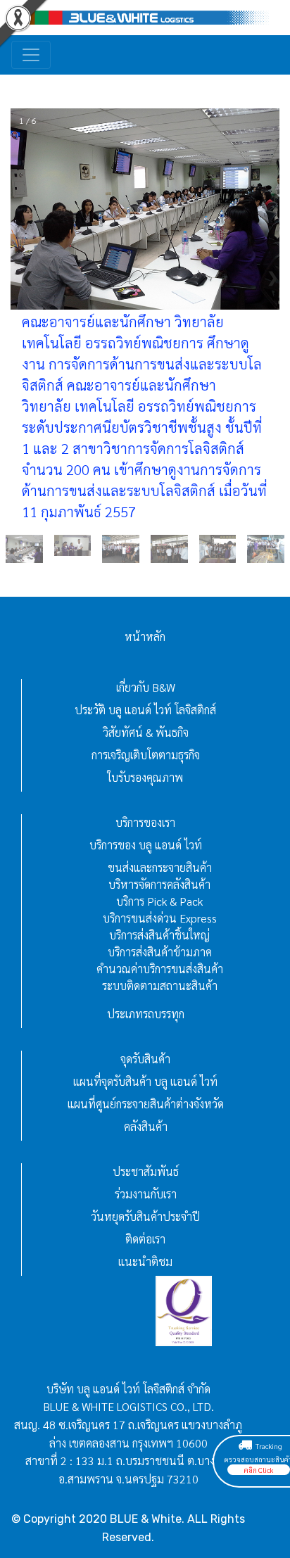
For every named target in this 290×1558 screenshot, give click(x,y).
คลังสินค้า (146, 1126)
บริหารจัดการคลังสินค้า (159, 884)
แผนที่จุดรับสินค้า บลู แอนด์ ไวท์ (145, 1081)
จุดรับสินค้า (145, 1058)
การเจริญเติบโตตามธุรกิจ (146, 754)
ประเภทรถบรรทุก (145, 1013)
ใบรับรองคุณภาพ (145, 777)
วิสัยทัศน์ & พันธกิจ (146, 732)
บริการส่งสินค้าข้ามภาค (160, 951)
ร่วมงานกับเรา (146, 1193)
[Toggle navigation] (31, 55)
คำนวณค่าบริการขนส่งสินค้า (159, 968)
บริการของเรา (145, 822)
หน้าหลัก (145, 636)
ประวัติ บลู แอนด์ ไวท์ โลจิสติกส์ (145, 709)
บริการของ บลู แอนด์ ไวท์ (145, 844)
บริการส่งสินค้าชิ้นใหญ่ (159, 934)
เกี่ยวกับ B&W (145, 687)
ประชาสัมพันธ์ (146, 1171)
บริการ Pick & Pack (159, 901)
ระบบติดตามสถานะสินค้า (160, 985)
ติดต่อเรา (145, 1238)
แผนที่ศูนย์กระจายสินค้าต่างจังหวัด (146, 1103)
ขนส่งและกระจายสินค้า (160, 867)
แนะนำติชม (145, 1261)
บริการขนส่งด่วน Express (160, 918)
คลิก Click (258, 1469)
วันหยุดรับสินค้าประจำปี (145, 1216)
